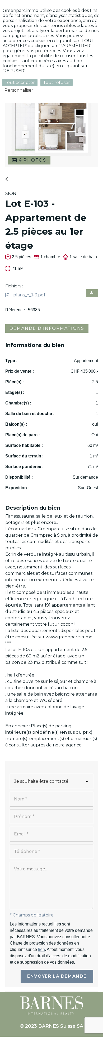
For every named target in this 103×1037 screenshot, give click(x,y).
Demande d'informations (47, 328)
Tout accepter (19, 82)
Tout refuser (56, 82)
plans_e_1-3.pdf (29, 294)
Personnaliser (18, 90)
